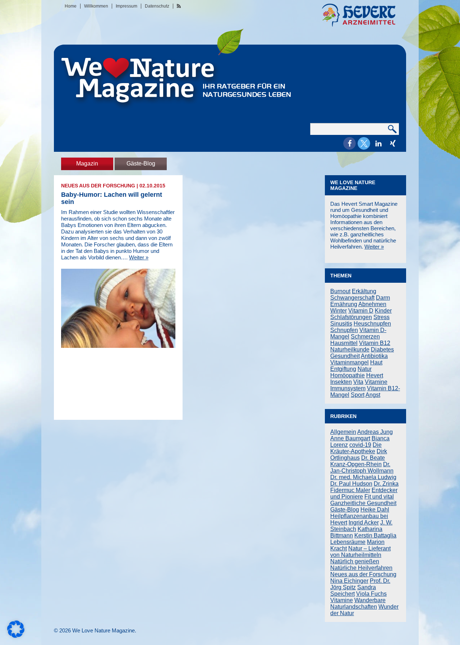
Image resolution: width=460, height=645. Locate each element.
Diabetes (382, 349)
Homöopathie (347, 375)
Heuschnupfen (372, 324)
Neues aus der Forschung (98, 185)
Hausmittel (344, 343)
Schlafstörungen (351, 317)
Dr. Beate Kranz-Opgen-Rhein (357, 461)
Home (71, 6)
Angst (372, 395)
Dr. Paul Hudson (351, 484)
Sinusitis (341, 324)
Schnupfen (344, 330)
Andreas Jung (375, 432)
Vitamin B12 (374, 343)
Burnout (340, 291)
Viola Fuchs (371, 594)
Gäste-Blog (140, 163)
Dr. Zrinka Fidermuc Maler (364, 487)
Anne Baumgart (350, 438)
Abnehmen (372, 304)
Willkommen (96, 6)
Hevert (374, 375)
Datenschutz (157, 6)
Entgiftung (343, 369)
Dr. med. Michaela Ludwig (363, 477)
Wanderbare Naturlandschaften (358, 603)
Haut (376, 362)
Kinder (383, 311)
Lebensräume (347, 542)
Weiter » (138, 257)
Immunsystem (347, 388)
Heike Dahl (374, 510)
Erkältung (364, 291)
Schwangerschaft (352, 298)
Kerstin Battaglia (375, 535)
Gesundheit (345, 356)
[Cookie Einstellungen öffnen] (15, 636)
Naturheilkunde (349, 349)
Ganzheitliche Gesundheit (363, 503)
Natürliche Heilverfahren (361, 568)
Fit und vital (379, 497)
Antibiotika (374, 356)
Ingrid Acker (364, 522)
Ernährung (343, 304)
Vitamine (376, 382)
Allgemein (343, 432)
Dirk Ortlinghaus (358, 454)
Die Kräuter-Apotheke (356, 448)
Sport (357, 395)
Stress (381, 317)
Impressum (126, 6)
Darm (383, 298)
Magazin (87, 163)
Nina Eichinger (349, 581)
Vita (358, 382)
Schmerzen (365, 336)
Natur (365, 369)
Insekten (341, 382)
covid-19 (360, 445)
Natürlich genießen (354, 561)
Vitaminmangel (349, 362)
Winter (338, 311)
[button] (349, 143)
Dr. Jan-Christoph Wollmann (362, 467)
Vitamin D (360, 311)
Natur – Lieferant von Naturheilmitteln (360, 551)
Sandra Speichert (353, 590)
